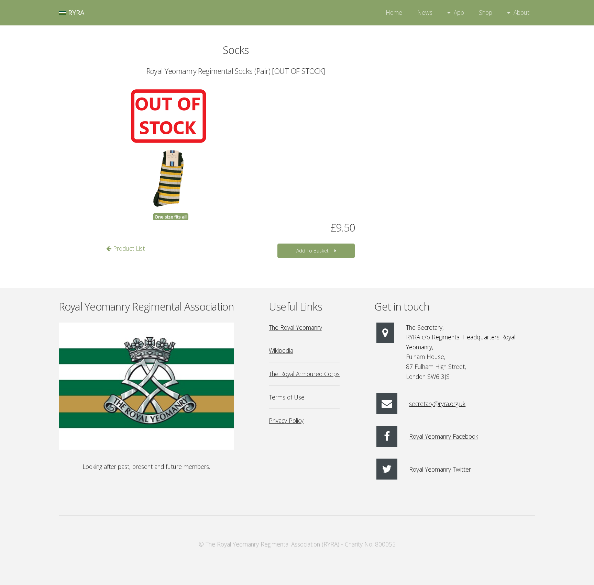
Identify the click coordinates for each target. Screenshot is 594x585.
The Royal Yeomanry (295, 327)
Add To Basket (312, 250)
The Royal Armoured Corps (304, 374)
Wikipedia (281, 350)
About (521, 12)
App (459, 12)
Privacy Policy (286, 420)
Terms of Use (287, 397)
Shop (485, 12)
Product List (128, 248)
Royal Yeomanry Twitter (440, 469)
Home (394, 12)
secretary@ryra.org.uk (437, 404)
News (424, 12)
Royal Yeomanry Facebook (443, 436)
